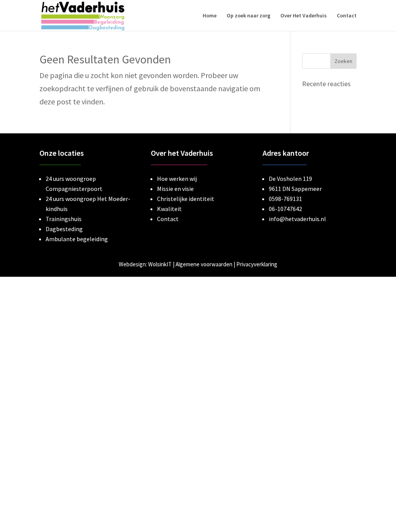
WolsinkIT (160, 264)
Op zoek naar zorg (248, 16)
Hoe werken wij (177, 178)
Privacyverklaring (256, 264)
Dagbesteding (64, 229)
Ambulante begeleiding (77, 239)
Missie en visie (175, 188)
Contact (347, 16)
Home (210, 16)
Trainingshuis (64, 219)
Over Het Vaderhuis (303, 16)
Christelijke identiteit (185, 199)
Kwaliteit (169, 209)
